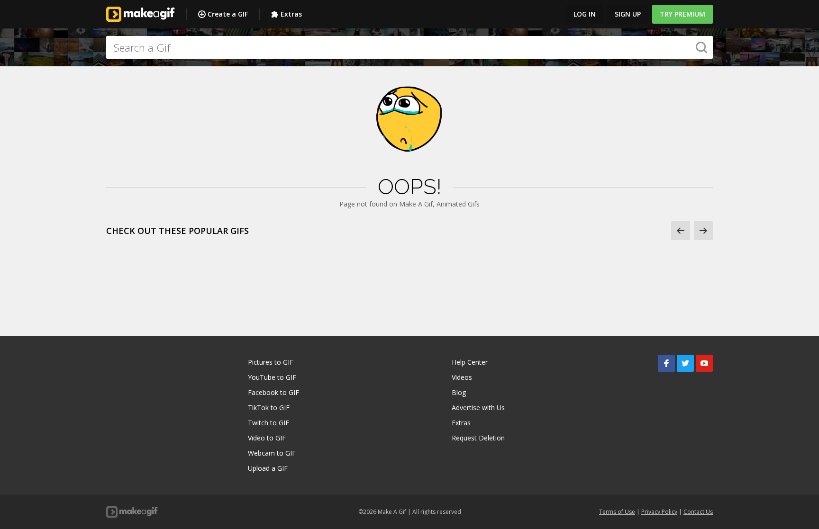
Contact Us (698, 512)
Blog (459, 392)
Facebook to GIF (273, 392)
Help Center (470, 362)
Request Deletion (478, 437)
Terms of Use (617, 512)
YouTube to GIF (272, 377)
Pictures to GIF (270, 362)
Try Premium (682, 13)
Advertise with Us (478, 407)
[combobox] (409, 47)
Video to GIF (267, 437)
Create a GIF (228, 13)
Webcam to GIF (272, 452)
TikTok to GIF (269, 407)
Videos (462, 377)
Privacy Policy (659, 512)
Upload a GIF (268, 468)
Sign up (628, 13)
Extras (291, 13)
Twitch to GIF (268, 422)
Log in (584, 13)
